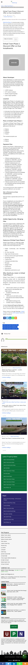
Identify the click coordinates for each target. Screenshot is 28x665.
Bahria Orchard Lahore (6, 539)
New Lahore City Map (8, 514)
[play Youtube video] (14, 62)
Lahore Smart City (5, 543)
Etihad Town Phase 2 (9, 6)
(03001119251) (4, 571)
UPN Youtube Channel (18, 313)
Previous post (7, 333)
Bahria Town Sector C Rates (9, 484)
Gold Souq (3, 551)
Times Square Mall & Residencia (8, 558)
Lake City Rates (7, 468)
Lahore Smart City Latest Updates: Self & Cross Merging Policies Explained (16, 604)
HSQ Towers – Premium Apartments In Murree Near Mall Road (16, 584)
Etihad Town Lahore (7, 402)
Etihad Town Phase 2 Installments (10, 326)
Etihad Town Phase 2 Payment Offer (10, 328)
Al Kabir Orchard (5, 560)
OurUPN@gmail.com (9, 574)
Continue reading (6, 377)
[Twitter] (7, 318)
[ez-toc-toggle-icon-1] (15, 39)
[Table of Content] (15, 39)
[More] (15, 318)
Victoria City (4, 545)
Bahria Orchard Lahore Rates (9, 465)
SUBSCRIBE (14, 626)
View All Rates (7, 487)
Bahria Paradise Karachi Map (9, 511)
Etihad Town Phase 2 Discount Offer (10, 325)
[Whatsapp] (13, 318)
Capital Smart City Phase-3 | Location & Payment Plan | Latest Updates (16, 610)
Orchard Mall (4, 556)
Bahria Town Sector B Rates (9, 482)
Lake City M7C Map (7, 516)
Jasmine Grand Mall (5, 553)
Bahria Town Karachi (6, 537)
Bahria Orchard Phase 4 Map (9, 502)
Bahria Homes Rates (8, 476)
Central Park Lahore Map (9, 519)
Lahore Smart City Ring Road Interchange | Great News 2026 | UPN (17, 591)
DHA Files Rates (7, 473)
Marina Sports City (5, 562)
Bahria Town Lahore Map (9, 508)
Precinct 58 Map (7, 505)
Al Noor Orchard (5, 564)
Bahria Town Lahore (6, 535)
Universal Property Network (10, 656)
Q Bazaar (3, 549)
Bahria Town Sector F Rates (9, 470)
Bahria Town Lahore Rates (9, 462)
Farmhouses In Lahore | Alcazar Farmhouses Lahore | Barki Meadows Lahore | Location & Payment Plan (16, 598)
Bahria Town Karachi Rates (9, 459)
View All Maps (7, 522)
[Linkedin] (10, 318)
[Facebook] (4, 318)
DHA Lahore (4, 541)
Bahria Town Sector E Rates (9, 479)
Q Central (3, 547)
